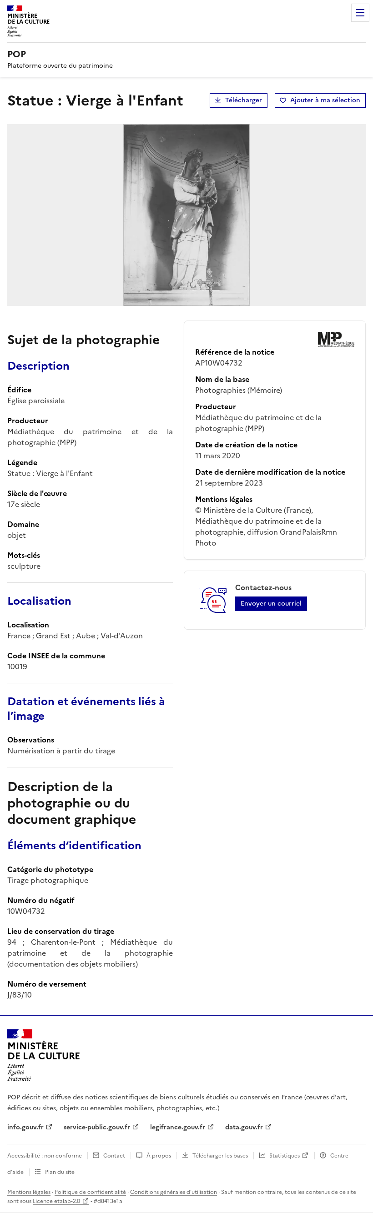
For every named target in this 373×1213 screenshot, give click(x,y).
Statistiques (284, 1156)
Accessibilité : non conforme (44, 1156)
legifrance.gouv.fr (177, 1127)
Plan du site (60, 1172)
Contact (114, 1156)
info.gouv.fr (25, 1127)
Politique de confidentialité (90, 1192)
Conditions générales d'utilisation (173, 1192)
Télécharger (243, 100)
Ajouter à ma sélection (325, 100)
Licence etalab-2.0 (56, 1201)
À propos (158, 1156)
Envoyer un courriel (271, 603)
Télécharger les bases (220, 1156)
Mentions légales (28, 1192)
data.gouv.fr (244, 1127)
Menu (360, 13)
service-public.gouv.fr (97, 1127)
